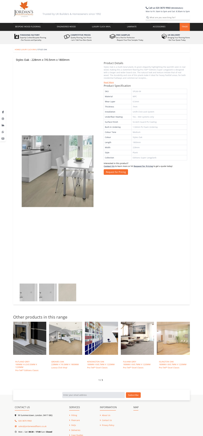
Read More (109, 82)
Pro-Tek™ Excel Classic (97, 367)
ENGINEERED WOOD (66, 26)
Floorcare (75, 420)
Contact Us (107, 420)
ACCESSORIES (159, 26)
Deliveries (75, 430)
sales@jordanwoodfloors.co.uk (32, 426)
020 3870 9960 (25, 420)
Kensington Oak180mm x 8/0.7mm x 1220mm (101, 363)
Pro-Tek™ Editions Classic (27, 370)
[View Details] (29, 339)
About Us (106, 415)
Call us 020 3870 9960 (165, 7)
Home (17, 49)
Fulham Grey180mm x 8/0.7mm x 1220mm (137, 363)
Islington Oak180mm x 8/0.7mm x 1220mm (172, 363)
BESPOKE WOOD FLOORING (28, 26)
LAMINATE (132, 26)
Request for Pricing (116, 172)
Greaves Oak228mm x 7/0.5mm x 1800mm (65, 363)
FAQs (73, 425)
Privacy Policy (108, 425)
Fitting (74, 415)
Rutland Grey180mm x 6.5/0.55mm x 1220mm (26, 364)
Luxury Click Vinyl (29, 49)
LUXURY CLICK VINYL (101, 26)
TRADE (185, 26)
